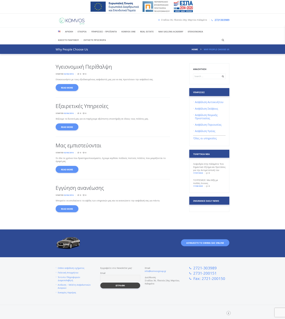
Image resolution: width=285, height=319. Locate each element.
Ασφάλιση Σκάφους (206, 108)
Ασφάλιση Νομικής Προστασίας (206, 116)
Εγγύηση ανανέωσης (80, 187)
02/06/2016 (69, 74)
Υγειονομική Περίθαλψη (84, 66)
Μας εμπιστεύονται (78, 145)
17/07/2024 (198, 173)
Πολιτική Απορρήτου (68, 272)
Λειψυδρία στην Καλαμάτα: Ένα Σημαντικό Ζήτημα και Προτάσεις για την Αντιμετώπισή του (209, 167)
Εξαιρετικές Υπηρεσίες (82, 105)
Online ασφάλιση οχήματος (71, 268)
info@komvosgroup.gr (155, 271)
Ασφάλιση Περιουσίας (208, 124)
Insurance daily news (206, 201)
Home (195, 49)
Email (102, 273)
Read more (67, 87)
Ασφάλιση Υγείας (205, 131)
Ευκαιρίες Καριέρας (67, 292)
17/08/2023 (198, 186)
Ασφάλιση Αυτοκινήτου (209, 102)
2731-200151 (205, 273)
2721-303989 (205, 268)
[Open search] (222, 40)
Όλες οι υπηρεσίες (205, 138)
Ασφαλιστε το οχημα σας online (205, 242)
